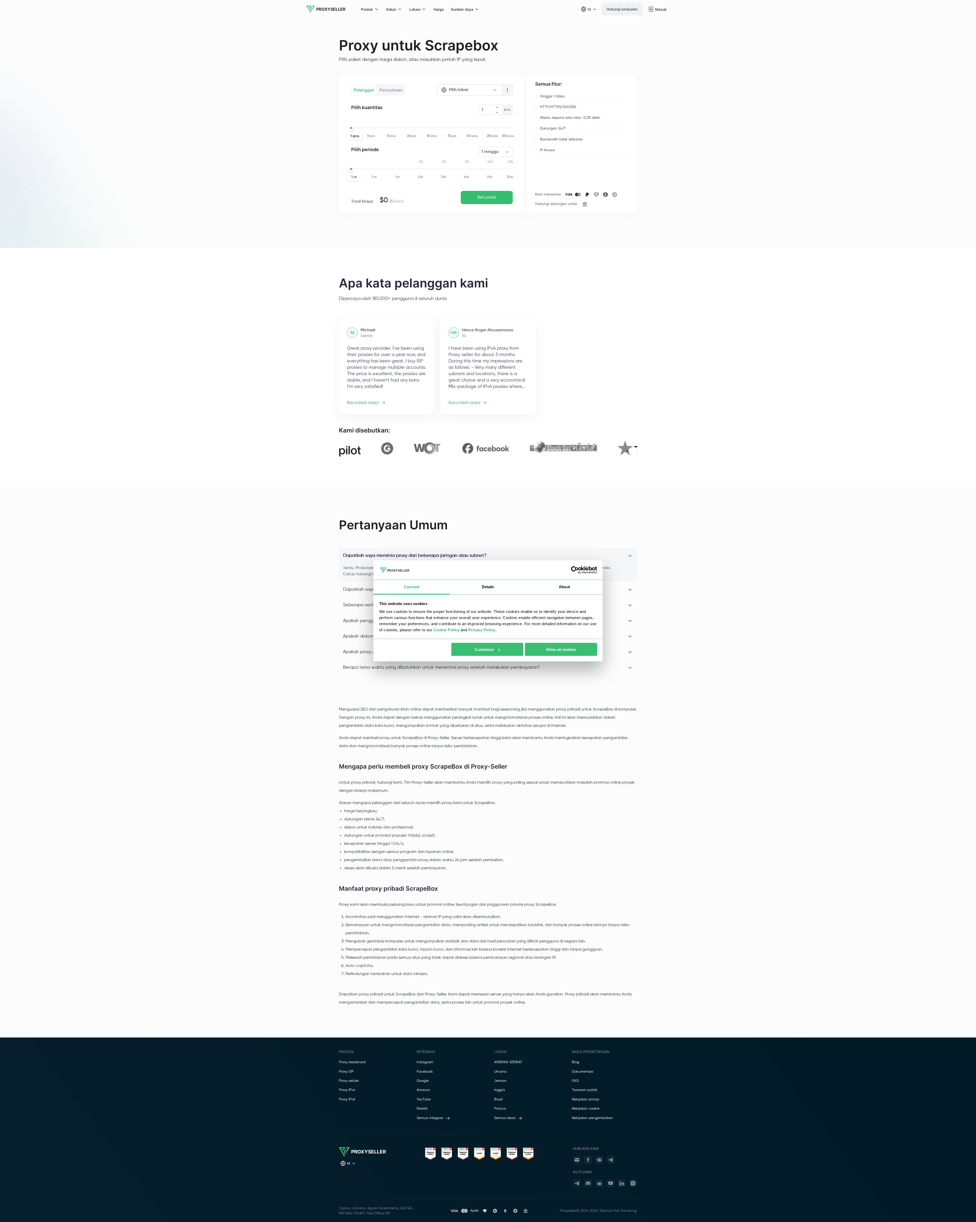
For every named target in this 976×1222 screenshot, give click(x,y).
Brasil (498, 1099)
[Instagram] (633, 1183)
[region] (488, 448)
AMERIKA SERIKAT (508, 1062)
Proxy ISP (346, 1071)
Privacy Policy (481, 630)
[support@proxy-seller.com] (577, 1160)
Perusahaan (391, 90)
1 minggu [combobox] (490, 152)
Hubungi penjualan (622, 9)
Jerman (500, 1081)
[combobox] (469, 90)
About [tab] (564, 587)
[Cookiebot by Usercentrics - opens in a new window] (574, 570)
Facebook (425, 1071)
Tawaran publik (584, 1090)
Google (423, 1081)
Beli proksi (486, 197)
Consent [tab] (411, 587)
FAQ (575, 1081)
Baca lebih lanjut (363, 403)
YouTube (424, 1099)
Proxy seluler (349, 1081)
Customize (484, 649)
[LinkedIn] (622, 1183)
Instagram (425, 1062)
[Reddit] (599, 1183)
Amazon (423, 1090)
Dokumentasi (582, 1071)
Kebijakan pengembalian (592, 1118)
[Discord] (588, 1183)
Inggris (499, 1090)
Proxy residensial (352, 1062)
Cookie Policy (446, 630)
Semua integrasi (430, 1118)
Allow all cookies (561, 649)
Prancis (500, 1108)
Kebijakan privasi (585, 1099)
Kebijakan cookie (585, 1108)
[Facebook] (588, 1160)
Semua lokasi (505, 1118)
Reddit (422, 1108)
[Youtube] (610, 1183)
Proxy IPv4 (347, 1090)
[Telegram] (610, 1160)
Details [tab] (488, 587)
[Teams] (599, 1160)
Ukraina (500, 1071)
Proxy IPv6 (347, 1099)
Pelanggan (364, 90)
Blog (575, 1062)
